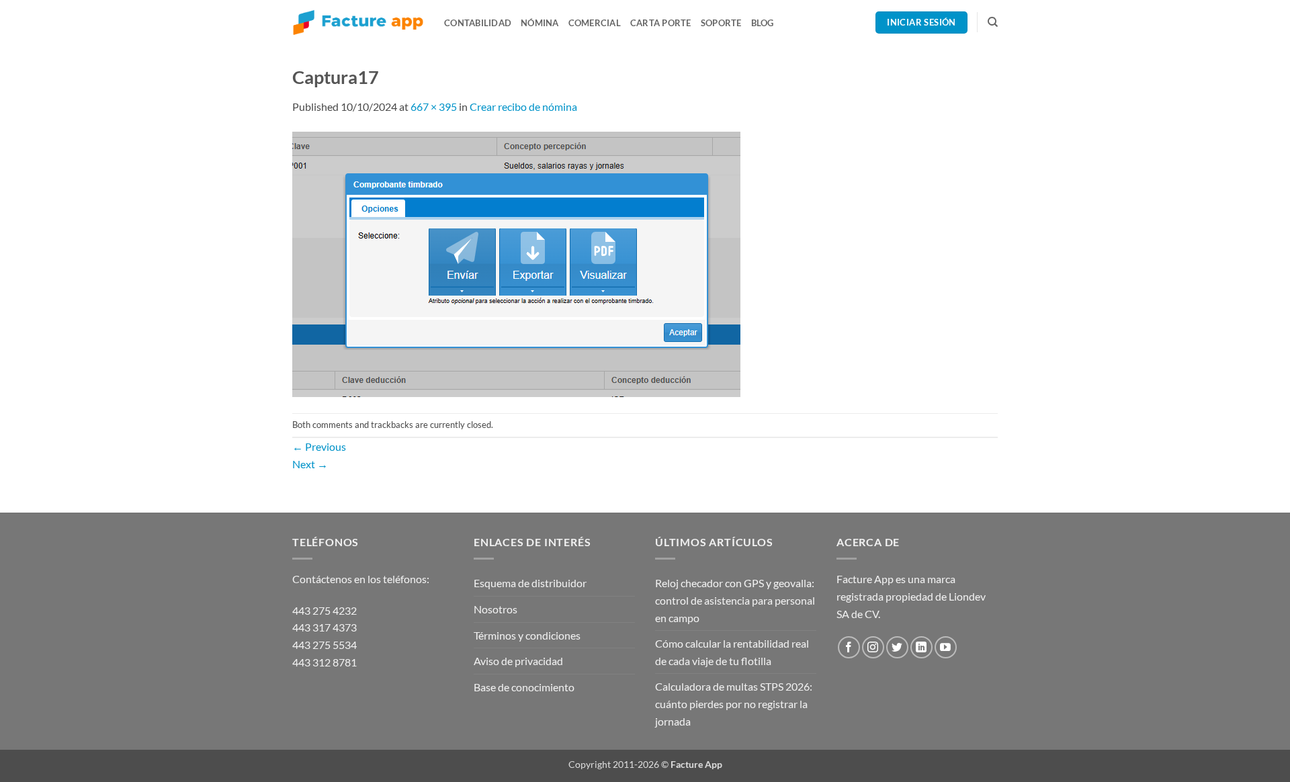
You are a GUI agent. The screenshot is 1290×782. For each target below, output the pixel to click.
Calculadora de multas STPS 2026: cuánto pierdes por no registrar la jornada (733, 703)
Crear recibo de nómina (523, 106)
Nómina (540, 22)
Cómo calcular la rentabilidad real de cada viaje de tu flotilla (732, 652)
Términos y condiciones (527, 635)
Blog (762, 22)
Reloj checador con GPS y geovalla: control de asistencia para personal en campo (735, 599)
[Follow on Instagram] (873, 647)
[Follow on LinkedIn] (921, 647)
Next (310, 464)
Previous (319, 446)
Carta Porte (660, 22)
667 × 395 (434, 106)
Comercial (594, 22)
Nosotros (495, 609)
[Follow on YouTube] (946, 647)
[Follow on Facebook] (849, 647)
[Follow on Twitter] (897, 647)
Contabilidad (477, 22)
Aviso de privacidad (518, 660)
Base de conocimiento (524, 687)
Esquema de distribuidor (530, 582)
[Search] (993, 22)
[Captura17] (516, 262)
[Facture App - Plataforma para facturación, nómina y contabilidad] (358, 22)
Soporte (721, 22)
